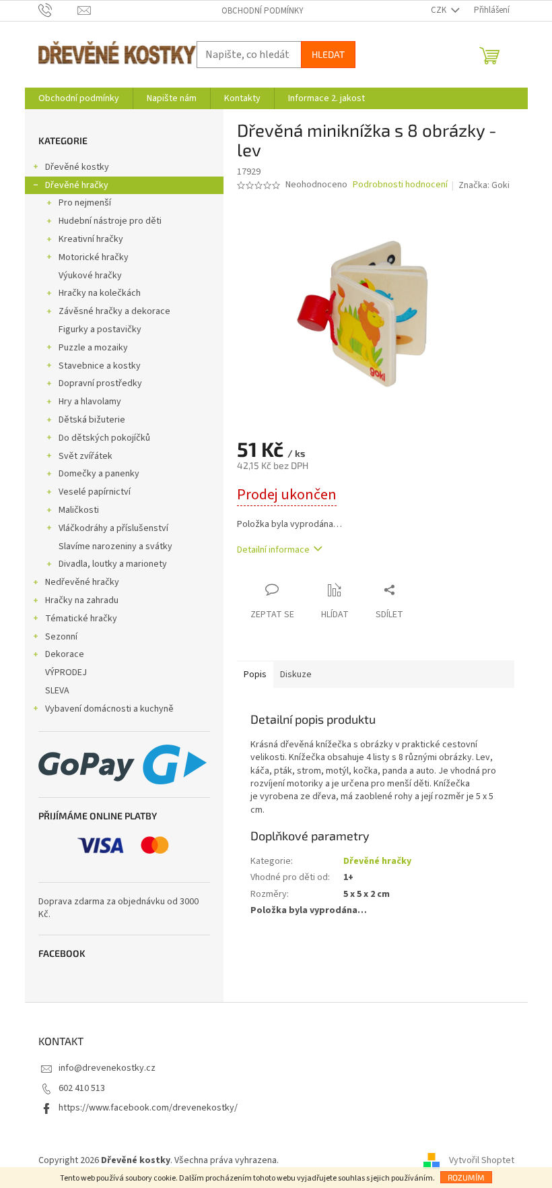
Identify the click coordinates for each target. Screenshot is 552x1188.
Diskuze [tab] (296, 674)
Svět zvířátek (85, 456)
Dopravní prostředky (100, 383)
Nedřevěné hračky (82, 582)
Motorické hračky (94, 257)
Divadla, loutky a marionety (113, 564)
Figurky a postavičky (100, 329)
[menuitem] (79, 98)
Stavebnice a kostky (100, 366)
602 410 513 (82, 1088)
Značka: (484, 185)
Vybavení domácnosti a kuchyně (109, 709)
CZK (439, 10)
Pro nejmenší (85, 203)
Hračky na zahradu (81, 600)
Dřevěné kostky (77, 167)
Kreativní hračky (91, 239)
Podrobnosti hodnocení (400, 185)
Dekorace (64, 654)
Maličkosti (79, 510)
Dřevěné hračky (76, 185)
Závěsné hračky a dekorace (114, 311)
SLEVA (57, 690)
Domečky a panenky (99, 473)
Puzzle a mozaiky (93, 347)
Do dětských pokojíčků (104, 438)
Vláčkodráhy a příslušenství (113, 528)
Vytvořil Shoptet (481, 1160)
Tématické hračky (81, 618)
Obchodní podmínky (262, 11)
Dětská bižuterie (92, 420)
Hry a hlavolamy (90, 401)
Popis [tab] (255, 674)
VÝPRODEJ (66, 672)
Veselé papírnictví (95, 492)
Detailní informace (273, 550)
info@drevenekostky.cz (107, 1068)
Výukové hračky (90, 275)
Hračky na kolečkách (100, 293)
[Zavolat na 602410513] (58, 10)
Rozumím (466, 1177)
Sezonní (61, 637)
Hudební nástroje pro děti (110, 221)
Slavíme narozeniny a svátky (115, 546)
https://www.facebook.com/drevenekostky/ (148, 1108)
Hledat (328, 54)
